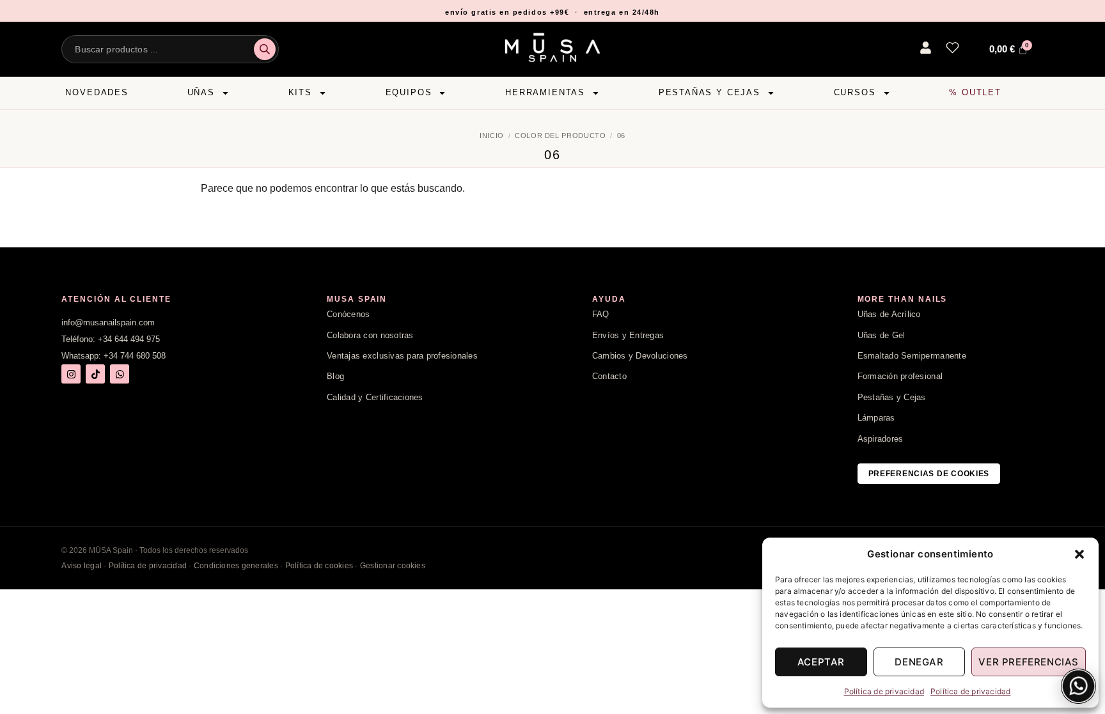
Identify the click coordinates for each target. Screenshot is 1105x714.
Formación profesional (900, 376)
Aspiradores (881, 439)
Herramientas (545, 92)
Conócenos (348, 314)
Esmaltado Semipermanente (912, 356)
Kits (300, 92)
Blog (335, 376)
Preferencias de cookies (929, 473)
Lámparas (876, 418)
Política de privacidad (884, 691)
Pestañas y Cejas (709, 92)
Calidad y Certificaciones (375, 397)
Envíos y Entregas (628, 335)
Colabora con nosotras (370, 335)
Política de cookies (319, 565)
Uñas (201, 92)
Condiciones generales (236, 565)
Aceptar (821, 662)
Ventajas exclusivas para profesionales (402, 356)
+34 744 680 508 (135, 356)
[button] (1079, 554)
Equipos (409, 92)
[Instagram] (71, 374)
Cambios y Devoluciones (640, 356)
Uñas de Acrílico (889, 314)
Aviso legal (81, 565)
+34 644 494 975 (129, 339)
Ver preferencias (1028, 662)
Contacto (609, 376)
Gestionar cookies (392, 565)
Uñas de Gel (881, 335)
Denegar (919, 662)
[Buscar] (265, 49)
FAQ (600, 314)
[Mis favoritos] (952, 47)
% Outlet (975, 92)
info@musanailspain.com (108, 322)
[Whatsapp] (119, 374)
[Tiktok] (95, 374)
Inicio (492, 135)
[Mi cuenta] (926, 48)
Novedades (96, 92)
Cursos (855, 92)
